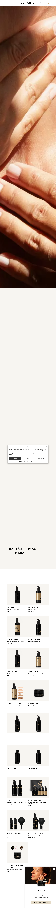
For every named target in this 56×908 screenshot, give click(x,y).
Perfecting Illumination (14, 704)
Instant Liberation (12, 768)
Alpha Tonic (10, 607)
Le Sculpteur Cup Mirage (14, 834)
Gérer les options (40, 458)
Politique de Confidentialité (33, 461)
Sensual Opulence (33, 607)
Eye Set (9, 800)
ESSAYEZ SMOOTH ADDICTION (40, 902)
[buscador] (40, 3)
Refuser (28, 458)
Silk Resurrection (12, 736)
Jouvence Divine (33, 671)
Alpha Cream (32, 736)
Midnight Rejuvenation (35, 639)
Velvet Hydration (12, 639)
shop (8, 296)
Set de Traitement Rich (35, 800)
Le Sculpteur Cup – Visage (36, 834)
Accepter (15, 458)
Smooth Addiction (34, 704)
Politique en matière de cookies (23, 461)
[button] (46, 446)
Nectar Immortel (12, 671)
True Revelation (33, 768)
